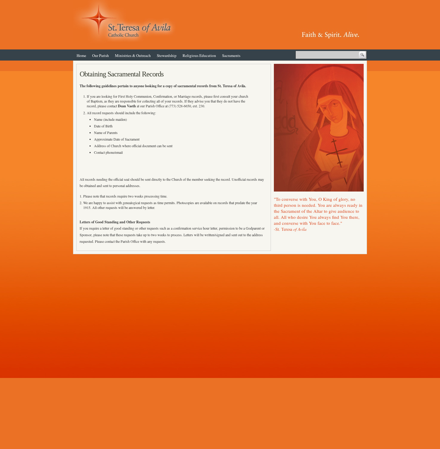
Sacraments (231, 55)
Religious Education (199, 55)
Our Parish (100, 55)
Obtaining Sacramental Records (121, 74)
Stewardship (167, 55)
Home (81, 55)
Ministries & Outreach (133, 55)
